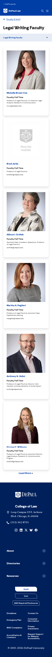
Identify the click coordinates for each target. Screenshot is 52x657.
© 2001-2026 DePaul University (26, 648)
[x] (26, 529)
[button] (18, 111)
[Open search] (42, 11)
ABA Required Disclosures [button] (26, 603)
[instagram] (16, 529)
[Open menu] (47, 11)
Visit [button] (26, 596)
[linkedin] (21, 529)
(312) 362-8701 (20, 522)
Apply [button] (26, 589)
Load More (25, 473)
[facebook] (36, 529)
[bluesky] (31, 529)
